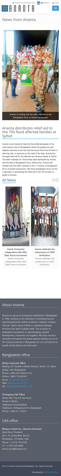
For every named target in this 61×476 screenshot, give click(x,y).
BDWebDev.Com (51, 472)
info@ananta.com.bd (19, 379)
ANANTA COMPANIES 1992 (19, 386)
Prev (53, 180)
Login (56, 3)
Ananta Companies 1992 (25, 3)
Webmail (46, 3)
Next (57, 180)
